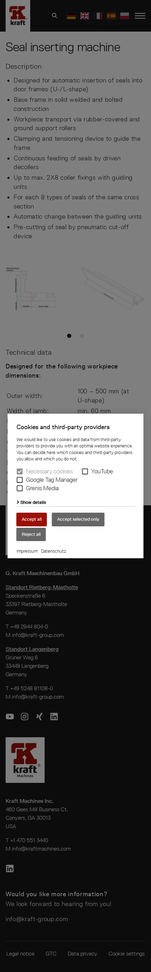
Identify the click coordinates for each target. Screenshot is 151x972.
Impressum (27, 551)
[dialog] (75, 486)
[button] (85, 471)
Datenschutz (53, 551)
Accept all (32, 519)
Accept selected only (78, 519)
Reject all (31, 534)
